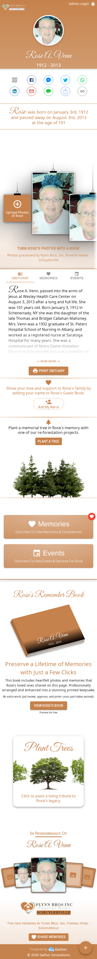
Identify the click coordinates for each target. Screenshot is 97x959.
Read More (48, 361)
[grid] (48, 207)
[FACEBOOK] (31, 80)
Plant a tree (48, 441)
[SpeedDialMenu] (85, 947)
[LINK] (82, 91)
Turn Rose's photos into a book (48, 248)
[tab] (20, 276)
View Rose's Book (48, 705)
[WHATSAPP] (82, 80)
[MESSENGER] (48, 80)
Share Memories (51, 937)
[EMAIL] (31, 91)
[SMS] (48, 91)
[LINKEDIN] (14, 91)
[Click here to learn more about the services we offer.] (48, 910)
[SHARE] (65, 91)
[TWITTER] (65, 80)
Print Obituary (51, 371)
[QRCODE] (14, 80)
